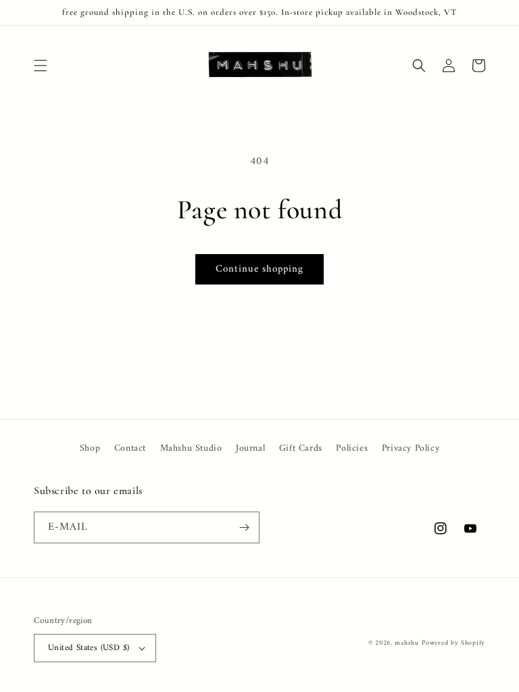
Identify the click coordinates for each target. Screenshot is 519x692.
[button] (40, 65)
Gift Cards (300, 448)
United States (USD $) (88, 648)
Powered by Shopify (453, 643)
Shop (90, 448)
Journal (250, 448)
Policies (352, 448)
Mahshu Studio (191, 448)
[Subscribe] (244, 527)
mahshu (406, 643)
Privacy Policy (410, 448)
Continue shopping (259, 269)
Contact (130, 448)
